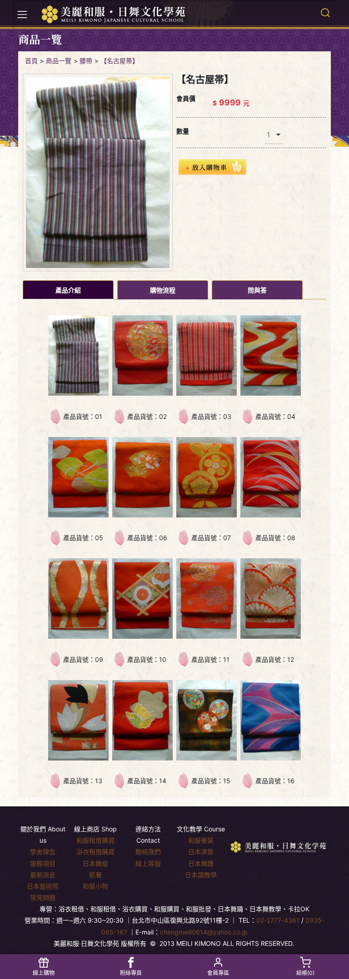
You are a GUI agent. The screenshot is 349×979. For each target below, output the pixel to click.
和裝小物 (95, 886)
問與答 (257, 290)
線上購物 (44, 972)
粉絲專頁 (131, 972)
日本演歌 (201, 851)
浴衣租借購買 (95, 851)
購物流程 (162, 290)
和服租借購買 (95, 840)
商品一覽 (58, 61)
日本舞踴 (201, 863)
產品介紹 (68, 290)
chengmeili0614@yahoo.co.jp (204, 932)
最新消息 (42, 875)
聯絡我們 (148, 851)
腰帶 (86, 61)
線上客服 (148, 863)
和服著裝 (201, 840)
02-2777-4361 (277, 920)
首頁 (31, 61)
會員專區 (218, 972)
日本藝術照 (43, 886)
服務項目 (42, 863)
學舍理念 (42, 851)
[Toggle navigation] (22, 14)
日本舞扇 (95, 863)
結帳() (305, 972)
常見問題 (42, 897)
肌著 (95, 875)
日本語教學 (201, 875)
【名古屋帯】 (119, 61)
